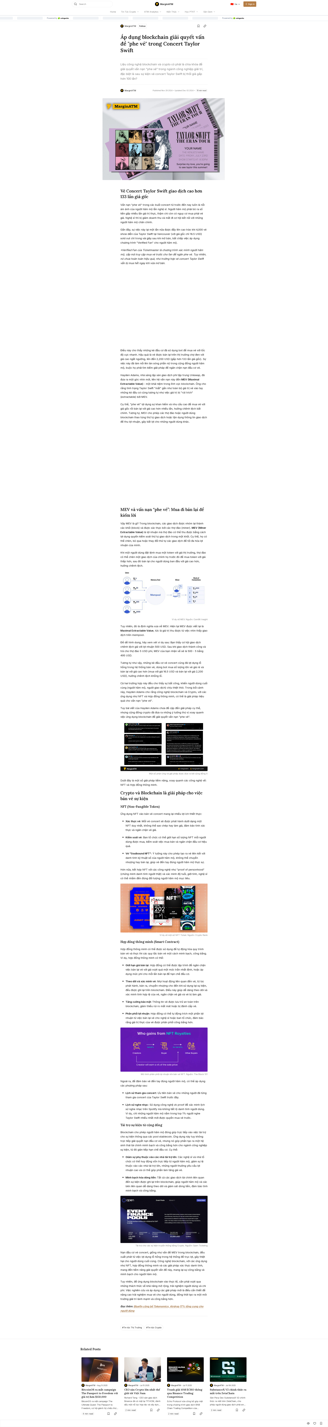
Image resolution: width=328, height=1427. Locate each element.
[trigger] (92, 4)
